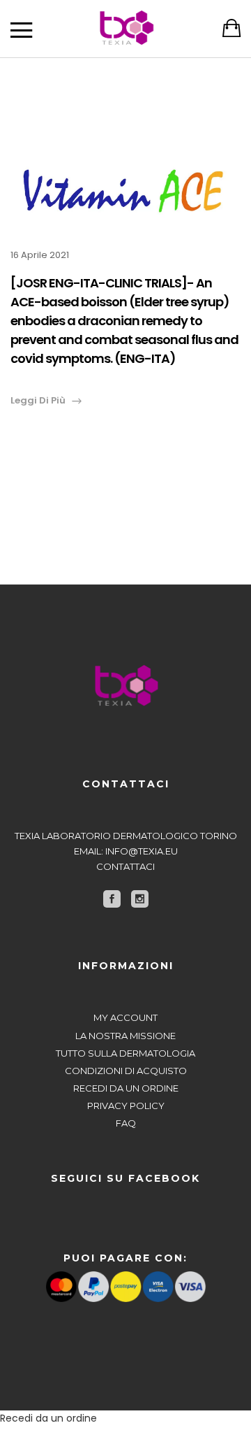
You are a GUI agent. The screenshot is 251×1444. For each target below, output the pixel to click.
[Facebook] (112, 899)
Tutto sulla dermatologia (125, 1053)
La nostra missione (125, 1035)
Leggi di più (38, 400)
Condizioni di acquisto (126, 1070)
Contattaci (125, 866)
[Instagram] (140, 899)
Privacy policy (126, 1105)
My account (125, 1017)
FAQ (126, 1123)
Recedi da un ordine (125, 1088)
